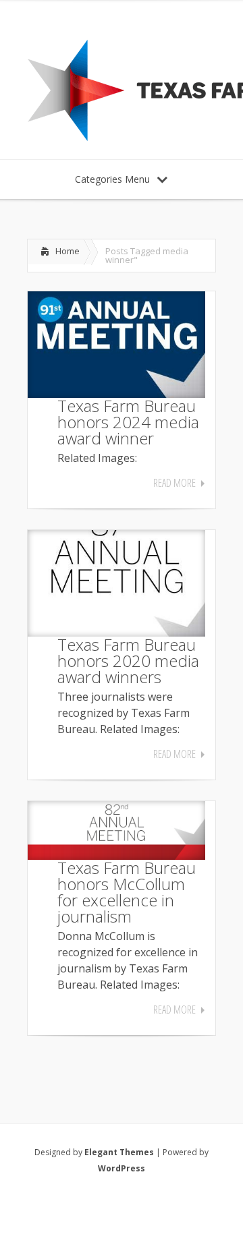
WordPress (121, 1168)
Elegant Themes (119, 1152)
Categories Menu (112, 179)
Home (67, 251)
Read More (174, 482)
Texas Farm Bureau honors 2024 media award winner (128, 422)
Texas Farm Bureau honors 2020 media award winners (128, 660)
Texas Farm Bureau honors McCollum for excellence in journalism (126, 891)
